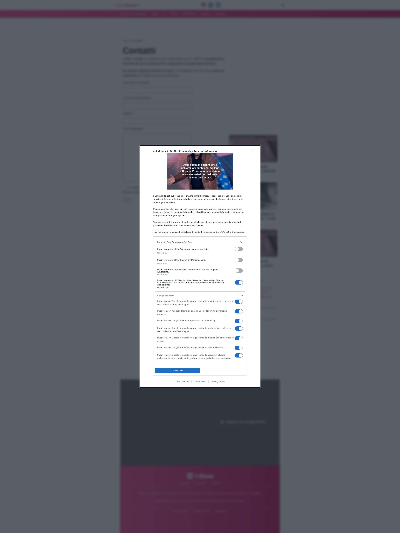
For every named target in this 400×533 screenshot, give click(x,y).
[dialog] (200, 266)
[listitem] (200, 242)
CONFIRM (177, 370)
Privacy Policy (218, 381)
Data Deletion (182, 381)
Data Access (200, 381)
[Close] (254, 152)
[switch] (239, 249)
